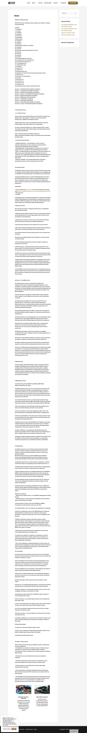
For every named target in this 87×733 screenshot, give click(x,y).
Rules (35, 729)
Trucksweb (63, 3)
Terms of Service (20, 729)
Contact (55, 3)
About (33, 3)
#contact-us (29, 189)
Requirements (47, 3)
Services (40, 3)
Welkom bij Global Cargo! (68, 35)
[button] (73, 3)
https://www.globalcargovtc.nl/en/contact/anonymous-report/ (34, 191)
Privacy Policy (29, 729)
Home (28, 3)
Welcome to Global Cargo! (68, 32)
